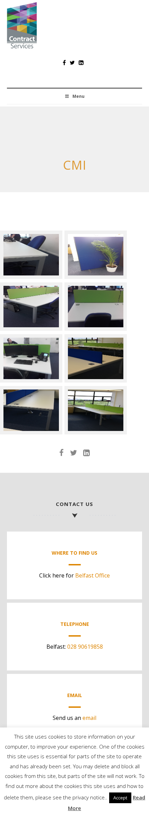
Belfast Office (92, 575)
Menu (78, 96)
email (89, 718)
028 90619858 (85, 646)
